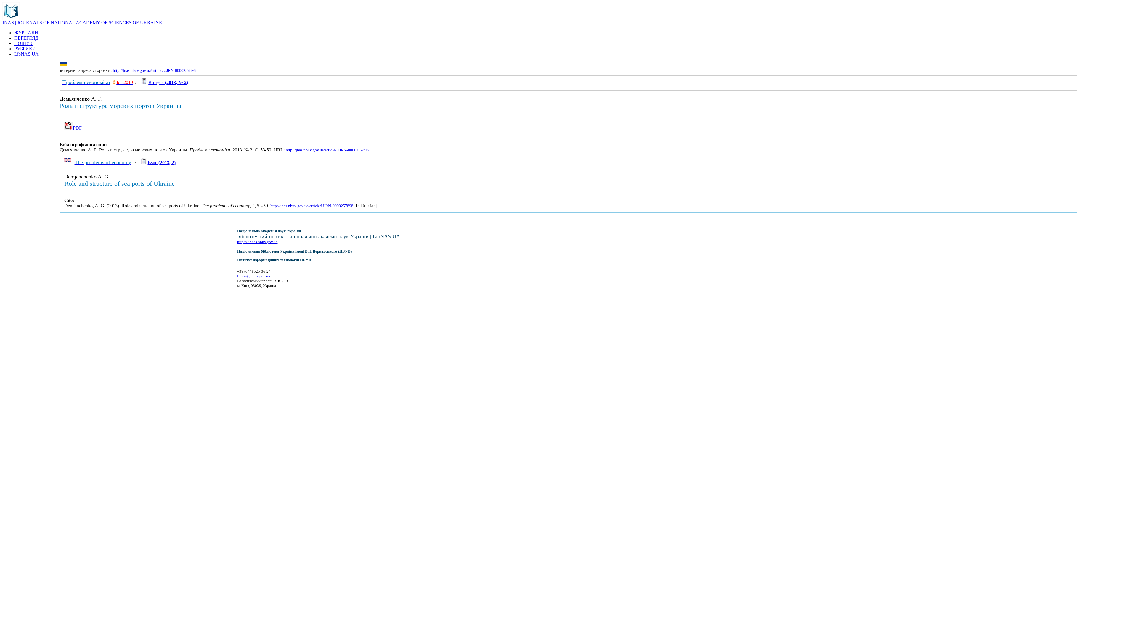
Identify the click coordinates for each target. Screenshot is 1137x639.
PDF (77, 127)
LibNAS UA (26, 54)
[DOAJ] (114, 82)
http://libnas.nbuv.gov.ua (257, 242)
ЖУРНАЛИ (26, 32)
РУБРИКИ (25, 48)
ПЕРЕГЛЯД (26, 38)
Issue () (162, 162)
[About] (11, 18)
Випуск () (168, 82)
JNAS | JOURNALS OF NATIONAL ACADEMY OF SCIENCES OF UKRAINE (82, 22)
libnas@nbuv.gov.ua (253, 276)
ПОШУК (23, 43)
